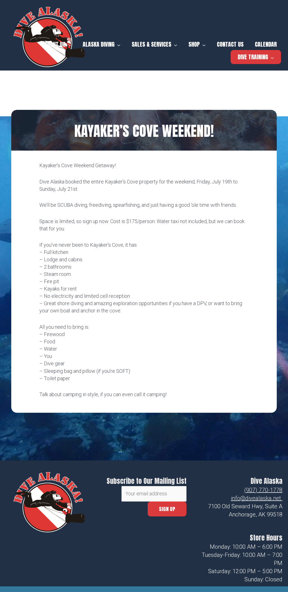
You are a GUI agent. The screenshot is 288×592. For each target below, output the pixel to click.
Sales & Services (151, 44)
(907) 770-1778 (263, 490)
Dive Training (253, 57)
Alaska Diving (98, 44)
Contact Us (230, 44)
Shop (194, 44)
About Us (55, 44)
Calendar (266, 44)
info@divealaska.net (256, 498)
